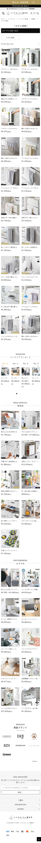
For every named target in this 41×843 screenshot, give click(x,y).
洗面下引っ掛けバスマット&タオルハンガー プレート (31, 217)
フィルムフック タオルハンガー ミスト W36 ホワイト (10, 188)
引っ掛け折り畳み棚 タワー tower (10, 307)
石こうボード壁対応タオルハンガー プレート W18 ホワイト (10, 247)
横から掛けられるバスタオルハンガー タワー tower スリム (10, 158)
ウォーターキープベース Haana (31, 649)
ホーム (3, 19)
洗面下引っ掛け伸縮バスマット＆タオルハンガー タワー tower (10, 217)
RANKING (20, 355)
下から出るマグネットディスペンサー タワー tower (31, 432)
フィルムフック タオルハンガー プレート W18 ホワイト (31, 188)
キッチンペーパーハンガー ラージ (15, 378)
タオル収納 (10, 37)
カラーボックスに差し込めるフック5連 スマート (31, 521)
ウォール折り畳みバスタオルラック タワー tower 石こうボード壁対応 (10, 277)
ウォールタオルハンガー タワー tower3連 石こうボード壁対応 (10, 336)
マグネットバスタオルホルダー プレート (31, 99)
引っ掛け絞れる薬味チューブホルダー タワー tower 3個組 (31, 491)
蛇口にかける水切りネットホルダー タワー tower (10, 432)
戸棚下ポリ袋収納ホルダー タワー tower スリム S (10, 461)
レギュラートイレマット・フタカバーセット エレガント (10, 678)
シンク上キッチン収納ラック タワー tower (31, 589)
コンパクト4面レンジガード (5, 378)
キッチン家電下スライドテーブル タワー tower (10, 619)
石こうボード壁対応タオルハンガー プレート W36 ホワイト (31, 247)
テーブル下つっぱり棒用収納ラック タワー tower (31, 708)
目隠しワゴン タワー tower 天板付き (31, 461)
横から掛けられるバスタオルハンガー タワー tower (31, 128)
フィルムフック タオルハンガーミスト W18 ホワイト (31, 158)
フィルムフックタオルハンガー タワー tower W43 (31, 307)
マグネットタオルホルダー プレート (10, 128)
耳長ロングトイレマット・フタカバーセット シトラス (10, 550)
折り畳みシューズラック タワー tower (10, 521)
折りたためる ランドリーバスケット (26, 378)
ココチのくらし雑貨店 (16, 13)
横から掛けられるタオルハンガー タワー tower (31, 336)
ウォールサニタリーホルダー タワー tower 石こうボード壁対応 (31, 277)
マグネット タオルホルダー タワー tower (10, 69)
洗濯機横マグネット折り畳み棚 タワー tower (31, 678)
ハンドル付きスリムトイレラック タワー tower (10, 708)
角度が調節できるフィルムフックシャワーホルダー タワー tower (10, 491)
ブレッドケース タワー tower (36, 378)
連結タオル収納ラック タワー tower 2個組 (10, 99)
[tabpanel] (5, 375)
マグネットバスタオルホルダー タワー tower (31, 69)
